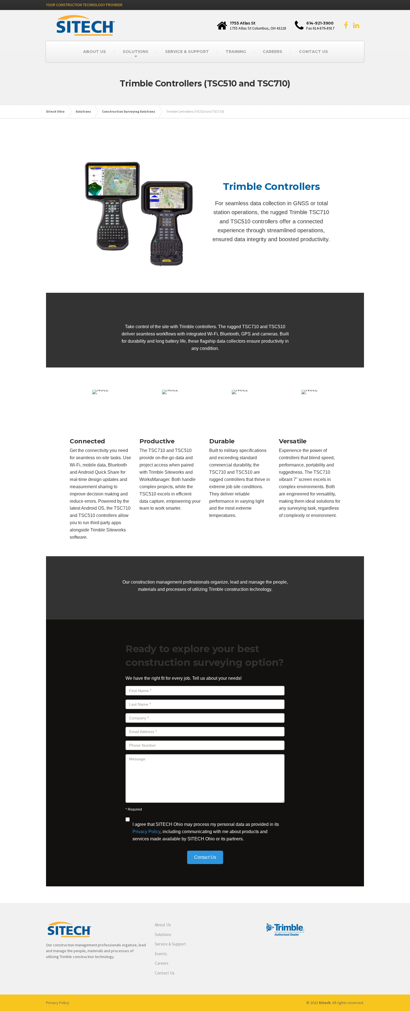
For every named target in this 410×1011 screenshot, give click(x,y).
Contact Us (165, 973)
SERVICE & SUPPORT (187, 51)
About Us (163, 924)
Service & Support (170, 944)
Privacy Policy (146, 831)
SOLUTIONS (135, 51)
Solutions (163, 934)
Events (161, 953)
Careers (161, 963)
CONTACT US (313, 51)
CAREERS (272, 51)
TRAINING (236, 51)
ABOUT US (94, 51)
